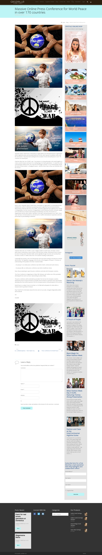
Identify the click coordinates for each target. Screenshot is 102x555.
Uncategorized (76, 223)
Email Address (69, 471)
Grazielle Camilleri (28, 15)
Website (23, 395)
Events (17, 345)
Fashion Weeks (76, 192)
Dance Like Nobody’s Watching (75, 281)
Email (22, 389)
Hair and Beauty (76, 207)
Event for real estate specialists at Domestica (21, 517)
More (18, 528)
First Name (68, 478)
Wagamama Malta (20, 536)
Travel (75, 129)
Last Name (68, 484)
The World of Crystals (75, 97)
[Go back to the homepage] (17, 2)
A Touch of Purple (74, 319)
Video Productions (75, 176)
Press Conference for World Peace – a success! (52, 350)
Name (23, 383)
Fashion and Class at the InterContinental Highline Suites (74, 432)
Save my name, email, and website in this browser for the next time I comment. (40, 404)
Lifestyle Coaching (75, 144)
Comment (23, 368)
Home (84, 553)
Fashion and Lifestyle (75, 113)
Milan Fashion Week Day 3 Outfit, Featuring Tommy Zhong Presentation (74, 394)
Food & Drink (75, 81)
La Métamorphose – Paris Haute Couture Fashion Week (27, 350)
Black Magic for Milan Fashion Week (74, 354)
